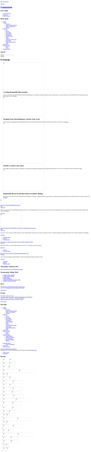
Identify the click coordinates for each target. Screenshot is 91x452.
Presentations (8, 34)
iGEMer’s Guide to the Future (9, 281)
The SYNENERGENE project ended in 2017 (15, 286)
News (7, 46)
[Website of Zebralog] (9, 379)
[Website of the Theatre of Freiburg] (12, 394)
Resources (5, 28)
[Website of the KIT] (9, 361)
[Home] (2, 3)
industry (5, 262)
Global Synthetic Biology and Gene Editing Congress (12, 299)
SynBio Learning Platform (8, 276)
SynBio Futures (9, 336)
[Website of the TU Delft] (11, 443)
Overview (8, 24)
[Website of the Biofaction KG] (19, 372)
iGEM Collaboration (7, 278)
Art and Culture (9, 338)
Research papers (9, 36)
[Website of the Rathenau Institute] (9, 365)
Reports (7, 31)
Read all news (3, 290)
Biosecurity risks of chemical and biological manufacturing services (15, 253)
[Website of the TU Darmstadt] (10, 439)
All (6, 30)
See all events (3, 301)
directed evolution (7, 237)
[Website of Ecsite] (8, 368)
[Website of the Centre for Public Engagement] (12, 404)
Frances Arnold (6, 239)
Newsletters (8, 32)
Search (2, 54)
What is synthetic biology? (11, 25)
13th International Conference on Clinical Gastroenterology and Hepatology (16, 297)
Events (7, 48)
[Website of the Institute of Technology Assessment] (13, 397)
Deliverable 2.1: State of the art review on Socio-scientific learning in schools (17, 242)
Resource (2, 243)
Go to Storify (65, 122)
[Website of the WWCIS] (6, 376)
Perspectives (5, 44)
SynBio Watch (6, 277)
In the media (8, 40)
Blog (2, 206)
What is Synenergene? (10, 26)
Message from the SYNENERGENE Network (10, 205)
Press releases (9, 33)
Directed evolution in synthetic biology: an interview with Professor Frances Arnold (18, 228)
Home (4, 21)
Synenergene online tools (11, 39)
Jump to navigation (5, 1)
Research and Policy (10, 339)
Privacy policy (6, 352)
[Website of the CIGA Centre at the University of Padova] (6, 416)
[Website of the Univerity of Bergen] (6, 450)
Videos (7, 38)
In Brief (4, 22)
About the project (7, 13)
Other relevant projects (10, 42)
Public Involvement (10, 337)
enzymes (5, 238)
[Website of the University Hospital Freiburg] (6, 446)
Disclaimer (5, 353)
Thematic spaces (6, 49)
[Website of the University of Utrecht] (13, 427)
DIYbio (7, 340)
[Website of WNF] (8, 432)
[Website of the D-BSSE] (9, 386)
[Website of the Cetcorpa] (17, 435)
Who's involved (6, 16)
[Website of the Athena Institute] (15, 401)
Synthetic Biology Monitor (8, 275)
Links (7, 37)
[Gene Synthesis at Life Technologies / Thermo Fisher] (17, 420)
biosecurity (5, 261)
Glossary (8, 27)
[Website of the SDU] (6, 424)
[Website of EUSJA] (12, 409)
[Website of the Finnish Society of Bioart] (13, 383)
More (15, 96)
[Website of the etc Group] (12, 390)
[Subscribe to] (13, 349)
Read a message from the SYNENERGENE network (12, 269)
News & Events (6, 45)
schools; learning (6, 251)
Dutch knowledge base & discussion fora (11, 279)
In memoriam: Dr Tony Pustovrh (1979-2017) (15, 287)
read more (5, 197)
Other (7, 43)
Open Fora (5, 14)
